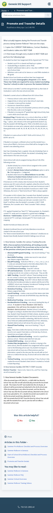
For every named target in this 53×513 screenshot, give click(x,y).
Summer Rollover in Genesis (18, 450)
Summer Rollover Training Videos (20, 483)
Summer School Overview (17, 479)
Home (4, 10)
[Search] (48, 15)
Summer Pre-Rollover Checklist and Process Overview (28, 446)
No (21, 420)
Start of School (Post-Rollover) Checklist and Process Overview (27, 455)
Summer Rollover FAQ (16, 475)
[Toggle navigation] (49, 4)
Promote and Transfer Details (18, 461)
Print (10, 436)
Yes (33, 420)
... (11, 10)
